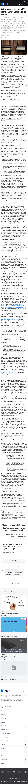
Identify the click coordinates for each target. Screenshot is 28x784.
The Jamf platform (5, 726)
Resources (3, 748)
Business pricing (5, 729)
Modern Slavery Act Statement (14, 778)
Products (3, 755)
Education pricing (5, 733)
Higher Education (19, 572)
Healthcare (16, 574)
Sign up (14, 560)
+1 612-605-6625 (7, 706)
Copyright (7, 776)
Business (3, 714)
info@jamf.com (7, 710)
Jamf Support (4, 737)
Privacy (11, 776)
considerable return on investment (13, 307)
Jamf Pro (7, 570)
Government (8, 574)
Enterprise (14, 570)
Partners (3, 752)
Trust (22, 776)
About (2, 763)
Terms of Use (16, 776)
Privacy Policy (18, 566)
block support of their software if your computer (14, 371)
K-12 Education (8, 572)
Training (3, 744)
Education (3, 718)
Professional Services (6, 740)
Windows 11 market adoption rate (10, 319)
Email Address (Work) (8, 553)
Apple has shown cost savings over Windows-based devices (13, 304)
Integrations (4, 759)
